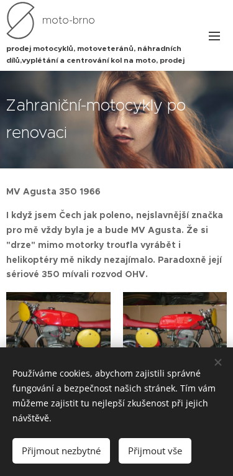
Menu (214, 35)
